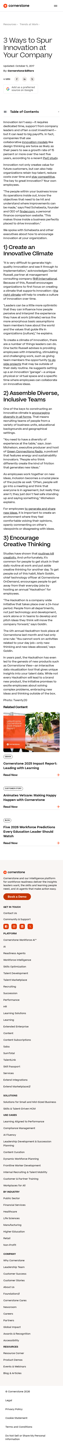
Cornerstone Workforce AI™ (19, 940)
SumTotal (9, 1053)
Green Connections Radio (25, 452)
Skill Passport (11, 1066)
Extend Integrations (15, 1080)
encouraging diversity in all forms (26, 415)
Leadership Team (14, 1267)
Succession (10, 993)
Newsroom (9, 1307)
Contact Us (10, 913)
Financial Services (14, 1205)
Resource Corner (13, 1353)
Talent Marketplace (15, 980)
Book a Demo (17, 897)
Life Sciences (11, 1218)
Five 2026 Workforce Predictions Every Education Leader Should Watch (30, 820)
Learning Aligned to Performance (23, 1121)
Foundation (10, 1294)
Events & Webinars (14, 1366)
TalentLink (9, 1060)
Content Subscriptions (17, 1040)
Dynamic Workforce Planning (21, 1159)
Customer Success (14, 1274)
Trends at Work (29, 24)
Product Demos (13, 1360)
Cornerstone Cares (15, 1300)
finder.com (27, 212)
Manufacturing (12, 1225)
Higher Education (14, 1231)
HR (5, 1006)
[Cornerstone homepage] (31, 872)
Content (8, 1033)
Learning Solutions (14, 1013)
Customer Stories (14, 1280)
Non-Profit (9, 1245)
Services (8, 1073)
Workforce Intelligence (17, 960)
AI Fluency (9, 1135)
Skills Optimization (14, 966)
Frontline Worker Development (22, 1165)
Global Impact (12, 1327)
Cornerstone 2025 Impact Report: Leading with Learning (26, 713)
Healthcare (10, 1211)
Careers (8, 1314)
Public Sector (11, 1198)
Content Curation (14, 1152)
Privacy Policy (14, 1409)
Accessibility (11, 1340)
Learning (8, 1020)
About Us (8, 1287)
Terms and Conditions (18, 1427)
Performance (11, 1000)
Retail (6, 1238)
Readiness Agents (14, 953)
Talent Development (15, 973)
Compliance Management (19, 1128)
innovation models (35, 142)
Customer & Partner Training (20, 1179)
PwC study (50, 158)
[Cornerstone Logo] (16, 6)
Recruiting (9, 986)
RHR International (45, 279)
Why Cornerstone (14, 1260)
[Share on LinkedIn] (24, 79)
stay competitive (43, 177)
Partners (8, 1320)
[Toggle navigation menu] (54, 5)
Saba (6, 1046)
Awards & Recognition (16, 1334)
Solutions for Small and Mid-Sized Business (29, 1102)
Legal (8, 1400)
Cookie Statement (16, 1418)
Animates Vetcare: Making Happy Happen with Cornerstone (26, 788)
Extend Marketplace (15, 1086)
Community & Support (17, 919)
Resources (9, 24)
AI (4, 946)
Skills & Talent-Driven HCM (19, 1109)
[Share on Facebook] (16, 79)
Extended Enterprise (16, 1026)
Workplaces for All (14, 1185)
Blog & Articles (12, 1373)
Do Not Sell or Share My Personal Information (25, 1437)
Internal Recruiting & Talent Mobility (25, 1172)
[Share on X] (32, 79)
